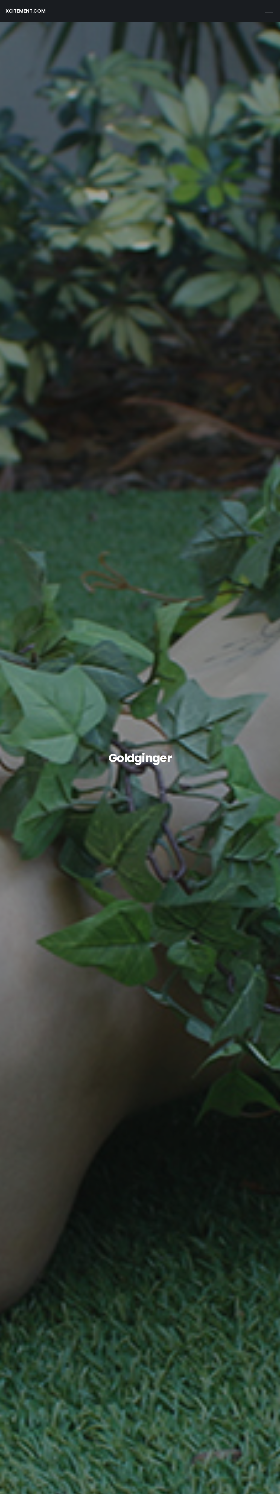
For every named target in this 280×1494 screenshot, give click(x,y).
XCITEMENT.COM (25, 10)
